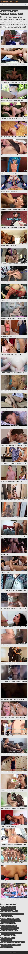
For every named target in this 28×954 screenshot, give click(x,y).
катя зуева (17, 920)
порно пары (15, 11)
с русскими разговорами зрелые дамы (10, 918)
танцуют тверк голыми (6, 947)
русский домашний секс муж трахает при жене (12, 913)
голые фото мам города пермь (8, 906)
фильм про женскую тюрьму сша (9, 930)
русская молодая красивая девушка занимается (12, 942)
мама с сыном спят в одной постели (9, 928)
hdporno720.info (4, 13)
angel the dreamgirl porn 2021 (8, 937)
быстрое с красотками (6, 916)
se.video (20, 13)
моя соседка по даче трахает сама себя (10, 944)
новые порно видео (5, 11)
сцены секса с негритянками (8, 935)
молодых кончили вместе (7, 911)
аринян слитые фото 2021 (7, 920)
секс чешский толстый (6, 939)
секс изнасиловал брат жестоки (8, 925)
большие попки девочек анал (8, 923)
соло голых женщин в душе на (8, 909)
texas (16, 911)
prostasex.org (13, 13)
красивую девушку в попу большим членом (11, 932)
